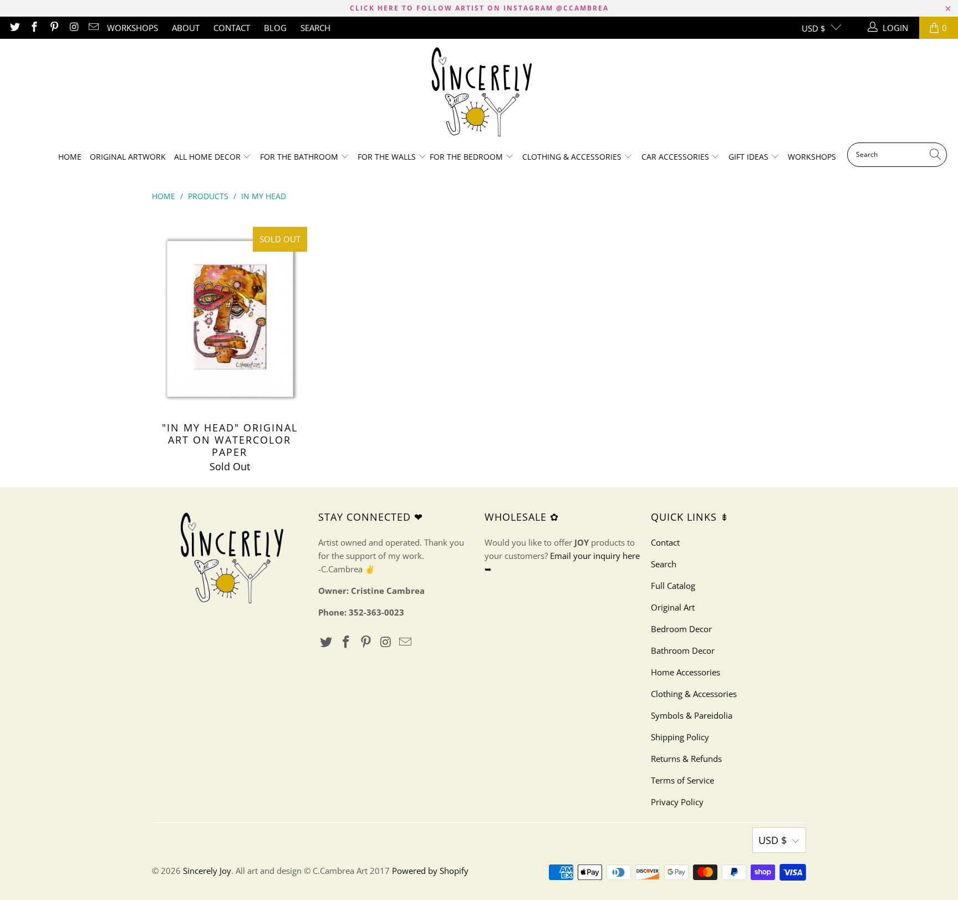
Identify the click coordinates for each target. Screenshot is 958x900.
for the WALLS (387, 156)
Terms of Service (682, 780)
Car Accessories (676, 156)
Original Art (673, 607)
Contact (231, 27)
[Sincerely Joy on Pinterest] (53, 27)
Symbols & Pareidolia (691, 715)
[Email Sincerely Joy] (93, 27)
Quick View (229, 346)
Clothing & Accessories (573, 156)
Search (315, 27)
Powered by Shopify (430, 870)
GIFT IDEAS (749, 156)
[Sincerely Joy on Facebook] (34, 27)
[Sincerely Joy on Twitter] (14, 27)
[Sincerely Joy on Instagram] (73, 27)
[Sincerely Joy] (479, 93)
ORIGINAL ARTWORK (128, 156)
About (186, 27)
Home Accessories (685, 672)
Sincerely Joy (207, 870)
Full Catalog (673, 585)
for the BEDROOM (467, 156)
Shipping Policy (680, 737)
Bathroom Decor (683, 650)
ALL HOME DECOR (208, 156)
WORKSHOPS (132, 27)
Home (69, 156)
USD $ (813, 28)
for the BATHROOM (300, 156)
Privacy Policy (677, 801)
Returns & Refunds (686, 758)
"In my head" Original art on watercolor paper (229, 319)
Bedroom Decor (681, 628)
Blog (275, 27)
